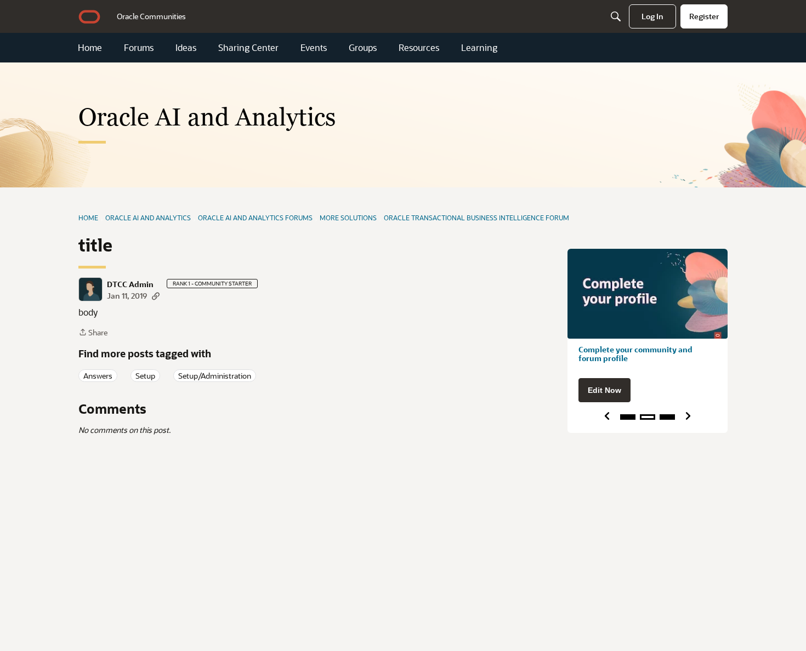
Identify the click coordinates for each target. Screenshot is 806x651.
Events (313, 48)
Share (92, 333)
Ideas (185, 48)
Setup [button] (145, 375)
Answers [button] (97, 375)
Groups (363, 48)
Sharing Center (248, 48)
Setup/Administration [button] (214, 375)
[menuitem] (151, 16)
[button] (90, 289)
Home (90, 48)
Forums (139, 48)
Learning (479, 48)
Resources (419, 48)
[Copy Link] (155, 295)
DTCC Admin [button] (130, 284)
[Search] (616, 16)
